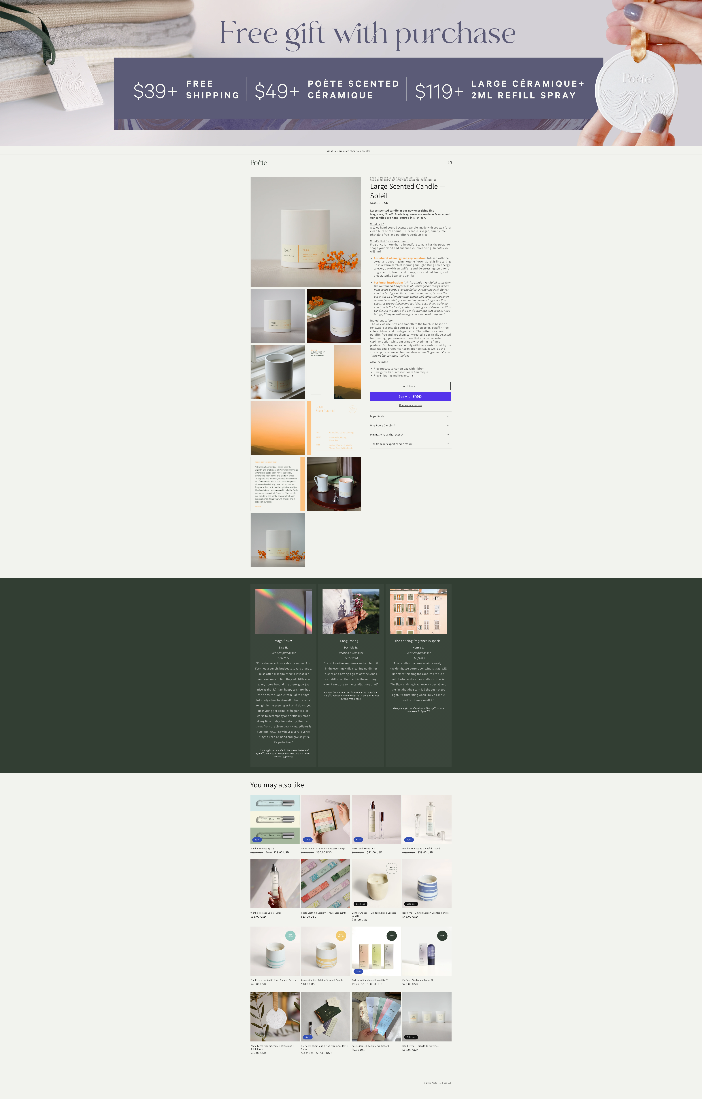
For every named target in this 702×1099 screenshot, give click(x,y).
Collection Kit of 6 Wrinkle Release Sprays (323, 848)
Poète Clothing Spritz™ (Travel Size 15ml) (323, 912)
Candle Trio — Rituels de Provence (420, 1046)
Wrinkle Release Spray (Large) (266, 912)
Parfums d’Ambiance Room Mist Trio (371, 980)
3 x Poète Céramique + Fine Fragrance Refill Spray (324, 1048)
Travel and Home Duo (363, 848)
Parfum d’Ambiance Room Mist (418, 980)
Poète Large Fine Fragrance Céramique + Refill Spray (272, 1048)
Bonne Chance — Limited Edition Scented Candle (374, 914)
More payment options (410, 405)
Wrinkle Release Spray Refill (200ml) (421, 848)
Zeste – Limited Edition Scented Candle (322, 980)
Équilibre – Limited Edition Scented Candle (273, 980)
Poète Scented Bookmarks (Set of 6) (371, 1046)
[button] (450, 162)
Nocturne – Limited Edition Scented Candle (425, 912)
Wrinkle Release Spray (262, 848)
